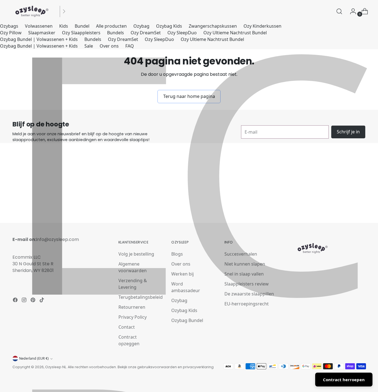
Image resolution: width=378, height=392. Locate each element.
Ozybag (141, 26)
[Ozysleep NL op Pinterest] (33, 300)
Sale (88, 46)
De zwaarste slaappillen (249, 294)
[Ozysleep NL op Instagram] (24, 300)
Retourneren (131, 307)
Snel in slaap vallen (244, 274)
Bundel (82, 26)
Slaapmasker (41, 33)
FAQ (129, 46)
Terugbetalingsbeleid (140, 297)
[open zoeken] (339, 11)
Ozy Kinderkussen (262, 26)
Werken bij (182, 274)
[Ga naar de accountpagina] (350, 11)
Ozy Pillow (11, 33)
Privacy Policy (132, 317)
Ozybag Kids (169, 26)
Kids (63, 26)
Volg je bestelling (136, 254)
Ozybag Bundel (187, 320)
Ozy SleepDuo (182, 33)
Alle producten (111, 26)
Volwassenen (39, 26)
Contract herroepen (344, 379)
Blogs (177, 254)
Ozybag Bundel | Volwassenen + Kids (39, 39)
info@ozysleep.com (57, 239)
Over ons (109, 46)
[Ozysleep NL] (31, 11)
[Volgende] (64, 11)
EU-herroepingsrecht (246, 304)
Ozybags (9, 26)
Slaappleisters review (246, 284)
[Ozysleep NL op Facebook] (15, 300)
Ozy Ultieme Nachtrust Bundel (235, 33)
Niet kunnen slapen (244, 264)
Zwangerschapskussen (213, 26)
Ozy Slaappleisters (81, 33)
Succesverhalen (240, 254)
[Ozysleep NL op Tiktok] (42, 300)
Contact (126, 327)
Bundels (115, 33)
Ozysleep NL (55, 367)
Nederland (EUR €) (34, 358)
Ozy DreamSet (146, 33)
